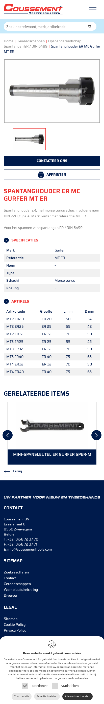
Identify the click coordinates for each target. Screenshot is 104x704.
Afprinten (56, 174)
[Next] (96, 435)
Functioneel (39, 685)
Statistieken (70, 685)
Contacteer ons (52, 160)
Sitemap (10, 619)
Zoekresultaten (16, 572)
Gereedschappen (31, 41)
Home (8, 41)
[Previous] (8, 435)
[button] (90, 26)
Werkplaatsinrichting (21, 589)
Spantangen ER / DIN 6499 (25, 46)
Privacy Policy (15, 630)
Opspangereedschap (64, 41)
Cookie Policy (14, 624)
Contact (10, 578)
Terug (17, 471)
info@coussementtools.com (29, 549)
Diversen (11, 595)
